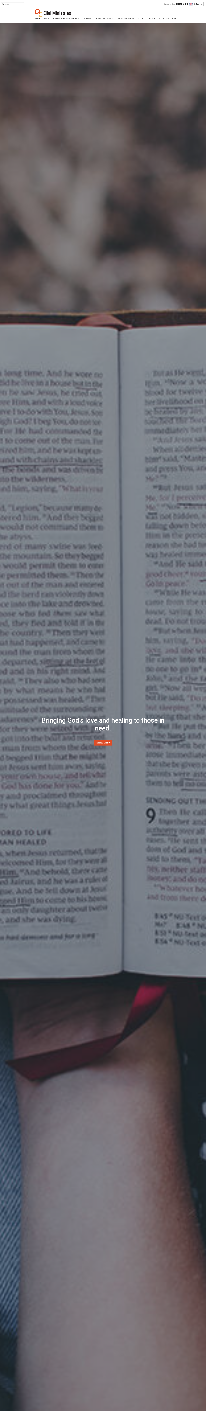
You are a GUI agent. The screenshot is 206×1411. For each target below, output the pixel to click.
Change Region (169, 4)
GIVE (174, 19)
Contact (151, 19)
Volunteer (164, 19)
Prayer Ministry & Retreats (66, 19)
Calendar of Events (104, 19)
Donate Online (103, 742)
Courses (87, 19)
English (196, 4)
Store (140, 19)
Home (37, 19)
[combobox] (196, 4)
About (47, 19)
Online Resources (125, 19)
